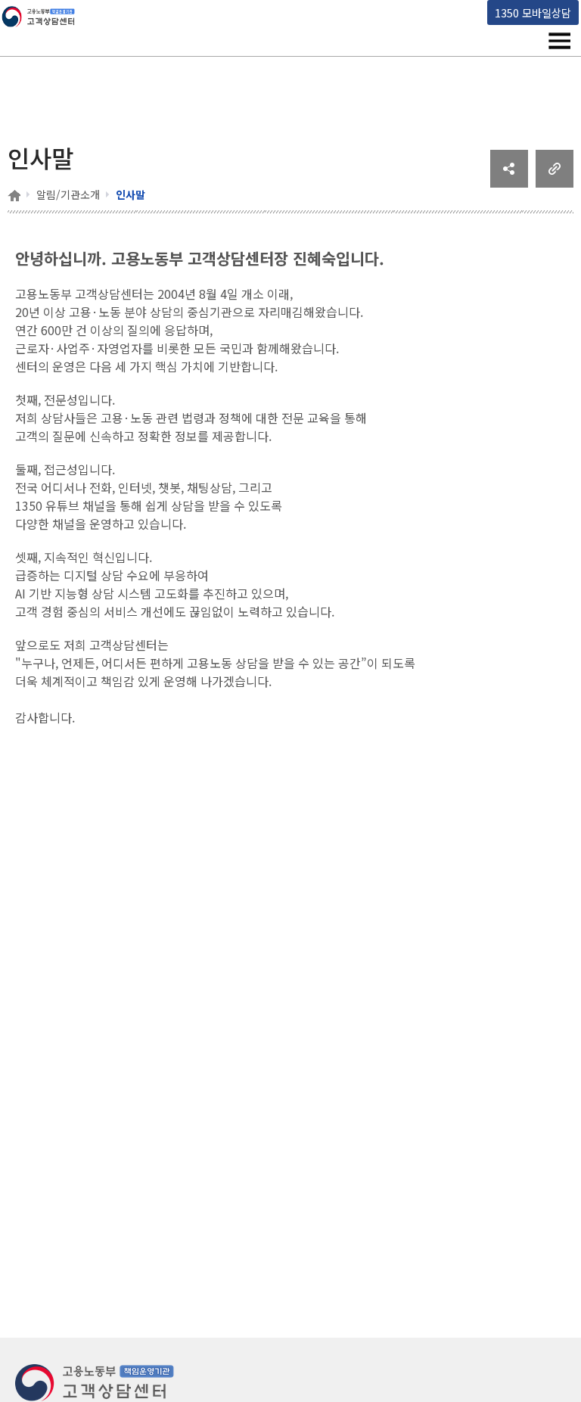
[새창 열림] (509, 182)
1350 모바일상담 (533, 12)
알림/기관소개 (68, 194)
